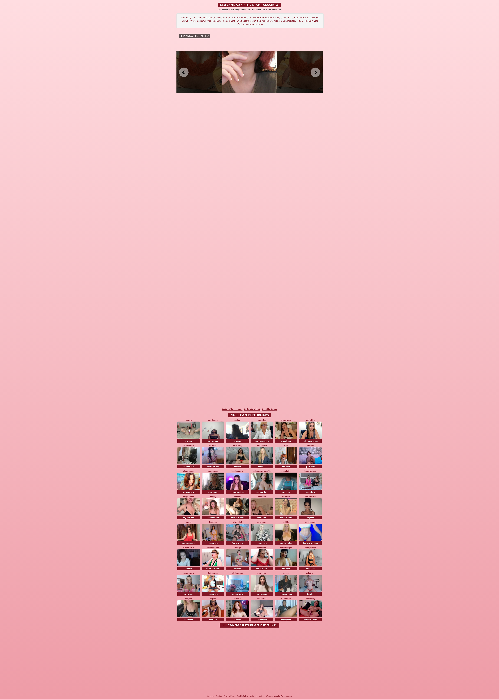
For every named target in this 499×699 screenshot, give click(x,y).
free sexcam (237, 543)
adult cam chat (212, 568)
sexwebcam (286, 441)
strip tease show (310, 441)
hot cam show (237, 594)
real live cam (261, 568)
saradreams (213, 420)
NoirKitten (286, 496)
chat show (310, 492)
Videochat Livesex (206, 17)
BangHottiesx (310, 471)
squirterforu (310, 496)
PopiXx (213, 598)
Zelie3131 (310, 573)
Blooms (310, 445)
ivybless (213, 522)
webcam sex (188, 492)
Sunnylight (262, 573)
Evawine (237, 496)
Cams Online (229, 21)
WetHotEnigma (286, 547)
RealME (237, 420)
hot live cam (213, 441)
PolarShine (310, 420)
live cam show (286, 517)
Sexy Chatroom (282, 17)
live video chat (212, 517)
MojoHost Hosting (257, 696)
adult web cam (188, 543)
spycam (237, 441)
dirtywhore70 (188, 547)
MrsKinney (237, 445)
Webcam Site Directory (285, 21)
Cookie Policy (242, 696)
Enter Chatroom (232, 409)
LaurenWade (286, 420)
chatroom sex (213, 466)
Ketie (286, 445)
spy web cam (188, 517)
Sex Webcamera (265, 21)
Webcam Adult (224, 17)
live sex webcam (310, 543)
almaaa (286, 573)
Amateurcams (256, 24)
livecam (237, 619)
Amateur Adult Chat (241, 17)
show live (310, 568)
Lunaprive (262, 420)
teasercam (213, 543)
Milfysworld (188, 445)
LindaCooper (213, 573)
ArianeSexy (213, 471)
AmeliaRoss (262, 598)
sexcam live (262, 492)
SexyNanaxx (188, 496)
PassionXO (261, 547)
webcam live (188, 466)
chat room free (237, 492)
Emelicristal (310, 522)
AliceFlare (262, 496)
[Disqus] (249, 661)
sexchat (237, 466)
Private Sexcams (198, 21)
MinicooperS (237, 573)
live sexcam (262, 619)
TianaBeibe (286, 598)
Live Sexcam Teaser (246, 21)
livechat (261, 466)
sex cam (188, 441)
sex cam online (310, 619)
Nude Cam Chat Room (263, 17)
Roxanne (188, 420)
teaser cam (262, 543)
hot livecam (262, 594)
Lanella (189, 522)
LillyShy (213, 496)
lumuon (237, 598)
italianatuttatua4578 (262, 471)
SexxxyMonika (213, 547)
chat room (212, 492)
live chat (286, 466)
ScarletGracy (188, 573)
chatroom (188, 619)
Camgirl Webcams (300, 17)
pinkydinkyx (310, 547)
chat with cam (237, 517)
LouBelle (212, 445)
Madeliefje (286, 471)
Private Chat (252, 409)
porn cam (310, 466)
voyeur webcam (262, 441)
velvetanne (262, 522)
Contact (219, 696)
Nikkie (286, 522)
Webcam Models (273, 696)
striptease (188, 594)
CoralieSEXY (262, 445)
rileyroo (188, 598)
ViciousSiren (188, 471)
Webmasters (286, 696)
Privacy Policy (229, 696)
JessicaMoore (237, 471)
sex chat (286, 492)
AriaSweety (310, 598)
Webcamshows (214, 21)
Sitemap (210, 696)
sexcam (237, 568)
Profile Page (269, 409)
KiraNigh (237, 547)
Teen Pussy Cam (188, 17)
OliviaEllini (237, 522)
